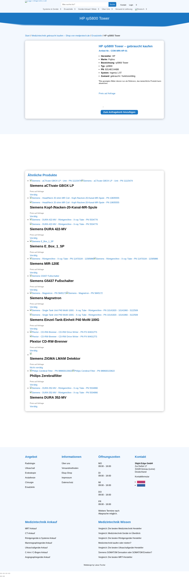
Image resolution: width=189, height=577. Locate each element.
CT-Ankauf (30, 533)
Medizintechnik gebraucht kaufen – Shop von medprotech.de (61, 35)
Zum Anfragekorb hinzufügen (119, 112)
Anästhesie (30, 478)
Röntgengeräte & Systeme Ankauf (40, 538)
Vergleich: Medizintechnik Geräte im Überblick (119, 533)
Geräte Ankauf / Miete (87, 9)
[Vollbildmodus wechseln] (4, 573)
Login (131, 5)
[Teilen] (6, 573)
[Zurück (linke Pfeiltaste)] (1, 576)
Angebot (31, 456)
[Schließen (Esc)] (9, 573)
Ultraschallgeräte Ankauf (36, 548)
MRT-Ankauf (31, 528)
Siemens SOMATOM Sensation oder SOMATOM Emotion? (125, 552)
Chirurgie (29, 482)
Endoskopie (30, 473)
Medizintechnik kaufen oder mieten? (114, 543)
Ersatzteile (68, 9)
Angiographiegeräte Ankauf (37, 557)
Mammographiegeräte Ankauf (38, 543)
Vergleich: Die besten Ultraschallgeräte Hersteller (120, 548)
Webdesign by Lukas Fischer (94, 565)
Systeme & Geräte (50, 9)
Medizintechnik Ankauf (41, 522)
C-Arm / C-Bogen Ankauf (36, 552)
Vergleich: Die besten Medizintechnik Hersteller (120, 528)
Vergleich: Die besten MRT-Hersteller (115, 557)
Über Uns (106, 9)
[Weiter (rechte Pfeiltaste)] (4, 576)
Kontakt (123, 5)
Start (27, 35)
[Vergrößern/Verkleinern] (1, 573)
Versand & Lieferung (123, 9)
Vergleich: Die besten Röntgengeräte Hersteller (119, 538)
